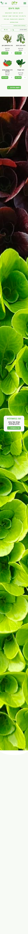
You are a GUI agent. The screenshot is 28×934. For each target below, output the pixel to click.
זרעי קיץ (21, 13)
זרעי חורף (15, 13)
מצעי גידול (6, 19)
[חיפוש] (13, 29)
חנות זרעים (14, 8)
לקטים (9, 16)
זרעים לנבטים (8, 13)
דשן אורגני (5, 16)
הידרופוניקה (21, 19)
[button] (25, 3)
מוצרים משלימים (14, 22)
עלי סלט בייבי (22, 16)
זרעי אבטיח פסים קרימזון (7, 70)
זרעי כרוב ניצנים (20, 45)
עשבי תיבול (15, 16)
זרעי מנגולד (20, 70)
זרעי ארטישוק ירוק (7, 45)
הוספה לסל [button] (18, 53)
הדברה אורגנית (14, 19)
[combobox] (21, 29)
